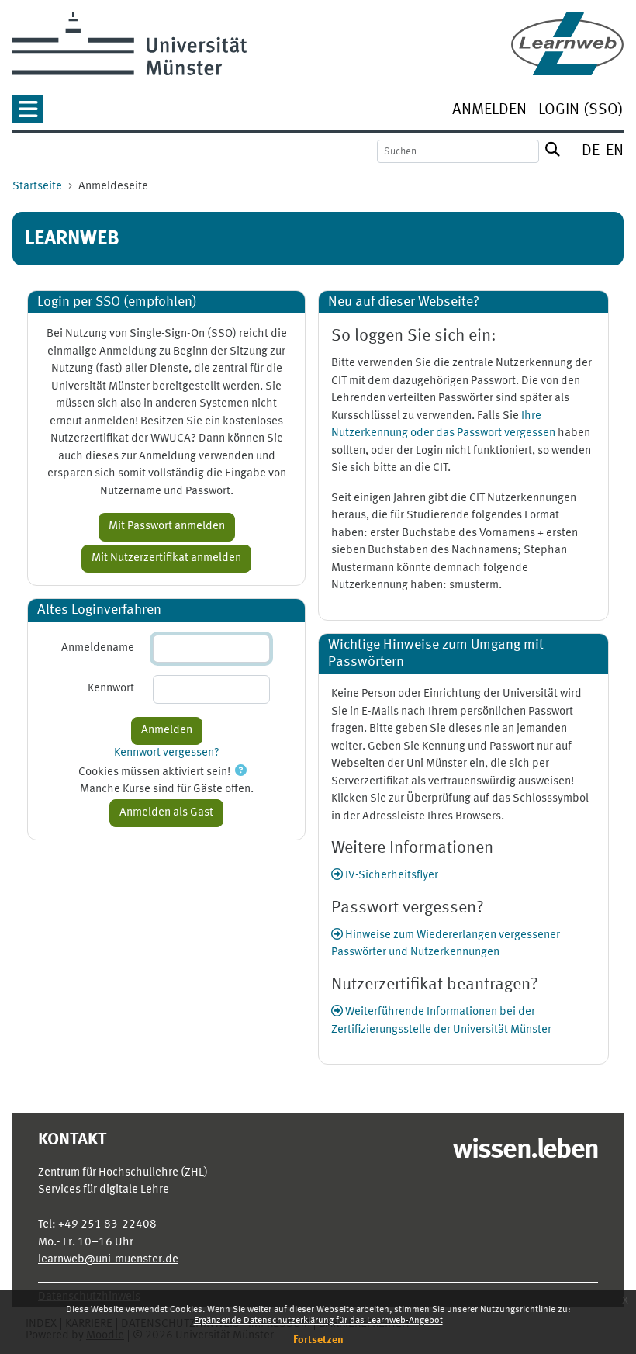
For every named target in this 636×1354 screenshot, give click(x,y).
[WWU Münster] (129, 43)
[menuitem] (489, 111)
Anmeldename (97, 648)
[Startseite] (567, 43)
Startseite (37, 186)
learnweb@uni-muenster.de (108, 1260)
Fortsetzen (318, 1340)
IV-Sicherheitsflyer (390, 875)
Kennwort (111, 688)
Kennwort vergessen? (166, 753)
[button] (27, 114)
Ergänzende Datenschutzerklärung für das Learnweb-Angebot (318, 1320)
